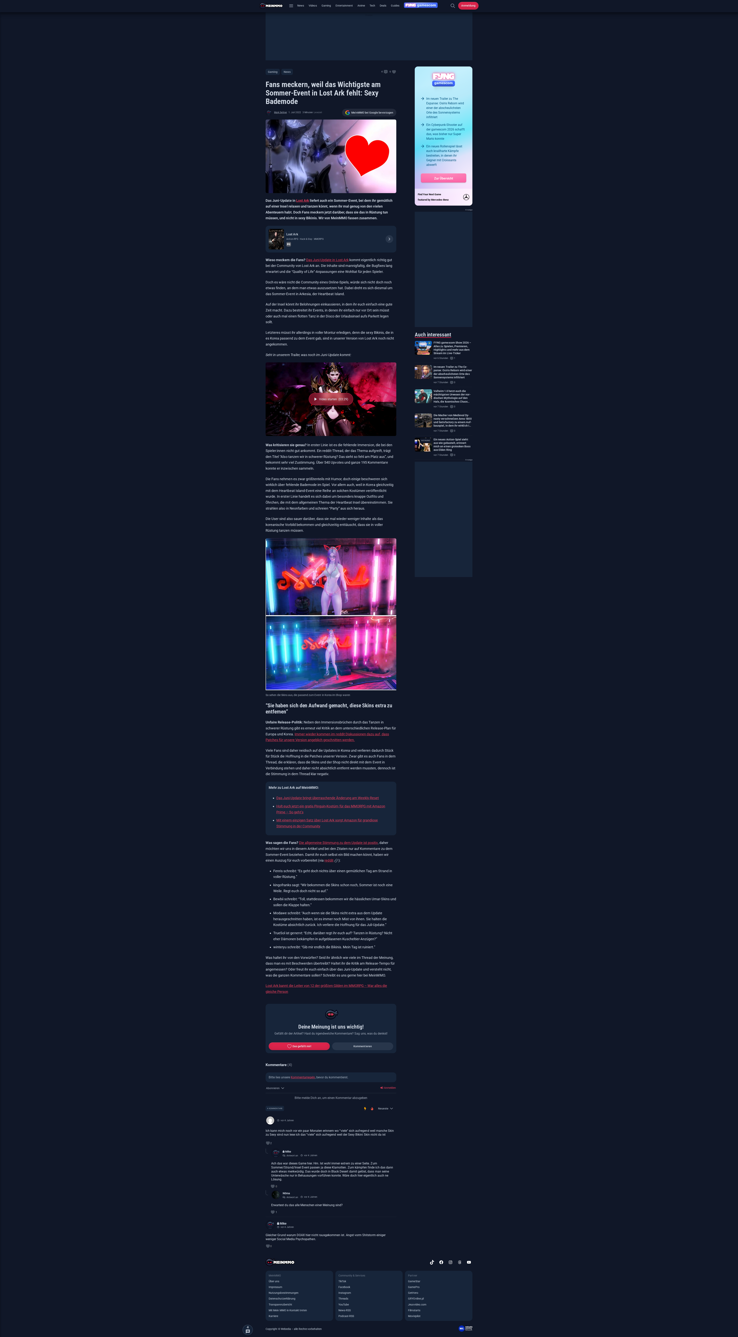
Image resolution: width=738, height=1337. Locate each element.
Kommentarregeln (303, 1077)
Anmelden (389, 1087)
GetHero (413, 1292)
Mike (288, 1151)
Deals (383, 5)
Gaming (326, 5)
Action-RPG (292, 239)
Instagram (344, 1292)
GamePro (413, 1287)
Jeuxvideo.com (417, 1304)
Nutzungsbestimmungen (283, 1292)
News (300, 5)
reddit (328, 860)
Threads (343, 1298)
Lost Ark (302, 200)
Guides (395, 5)
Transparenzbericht (280, 1304)
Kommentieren (362, 1046)
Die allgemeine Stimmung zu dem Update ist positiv (338, 843)
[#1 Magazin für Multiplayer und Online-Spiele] (273, 6)
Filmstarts (414, 1310)
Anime (361, 5)
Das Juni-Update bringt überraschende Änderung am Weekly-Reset (327, 798)
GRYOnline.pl (416, 1298)
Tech (372, 5)
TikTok (342, 1281)
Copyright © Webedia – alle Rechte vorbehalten (294, 1328)
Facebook (344, 1287)
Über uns (274, 1281)
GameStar (414, 1281)
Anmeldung (468, 5)
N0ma (286, 1193)
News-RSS (344, 1310)
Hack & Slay (306, 239)
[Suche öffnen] (453, 6)
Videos (313, 5)
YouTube (343, 1304)
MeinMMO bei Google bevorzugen (372, 112)
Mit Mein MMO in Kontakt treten (288, 1310)
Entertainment (344, 5)
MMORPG (319, 239)
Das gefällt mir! (302, 1046)
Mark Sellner (280, 112)
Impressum (275, 1287)
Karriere (273, 1316)
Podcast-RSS (346, 1316)
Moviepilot (414, 1316)
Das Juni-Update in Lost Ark (327, 260)
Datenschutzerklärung (282, 1298)
